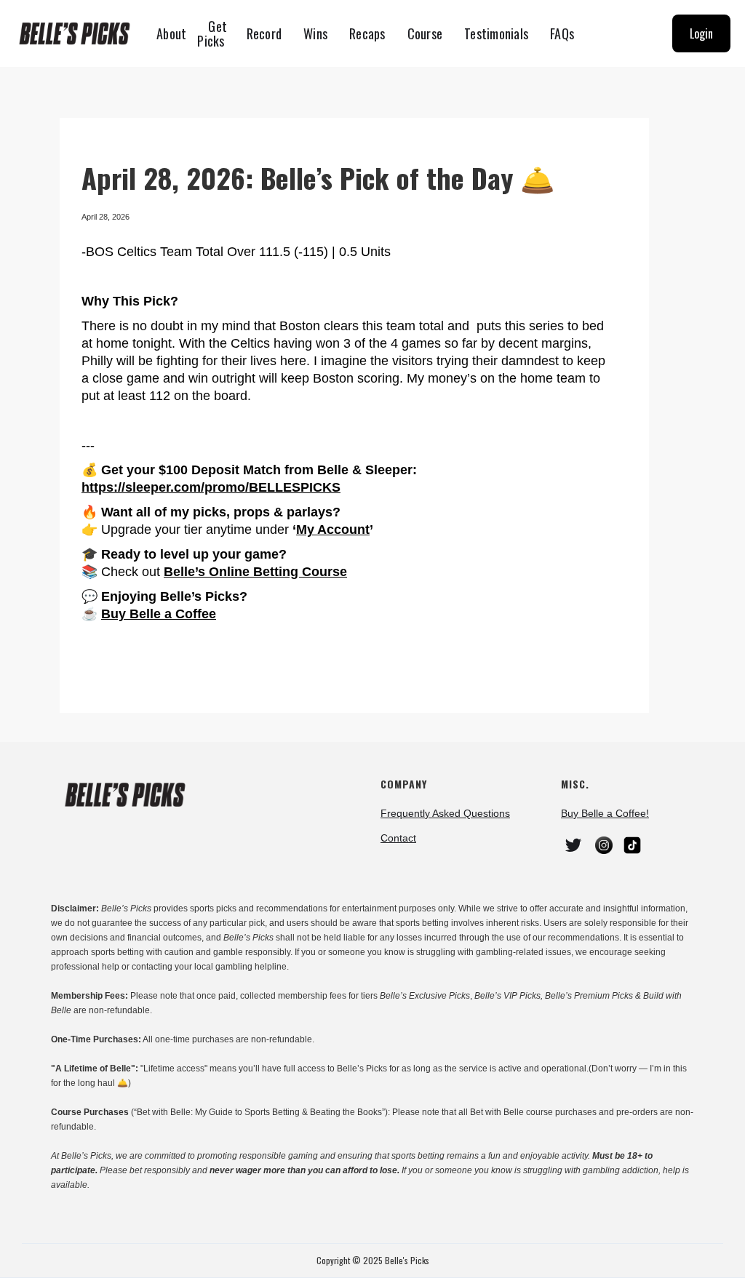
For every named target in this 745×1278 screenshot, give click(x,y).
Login (701, 33)
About (171, 33)
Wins (315, 33)
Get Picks (212, 33)
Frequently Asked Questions (445, 813)
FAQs (562, 33)
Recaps (367, 33)
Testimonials (496, 33)
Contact (398, 838)
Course (425, 33)
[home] (80, 33)
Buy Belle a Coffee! (605, 813)
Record (264, 33)
